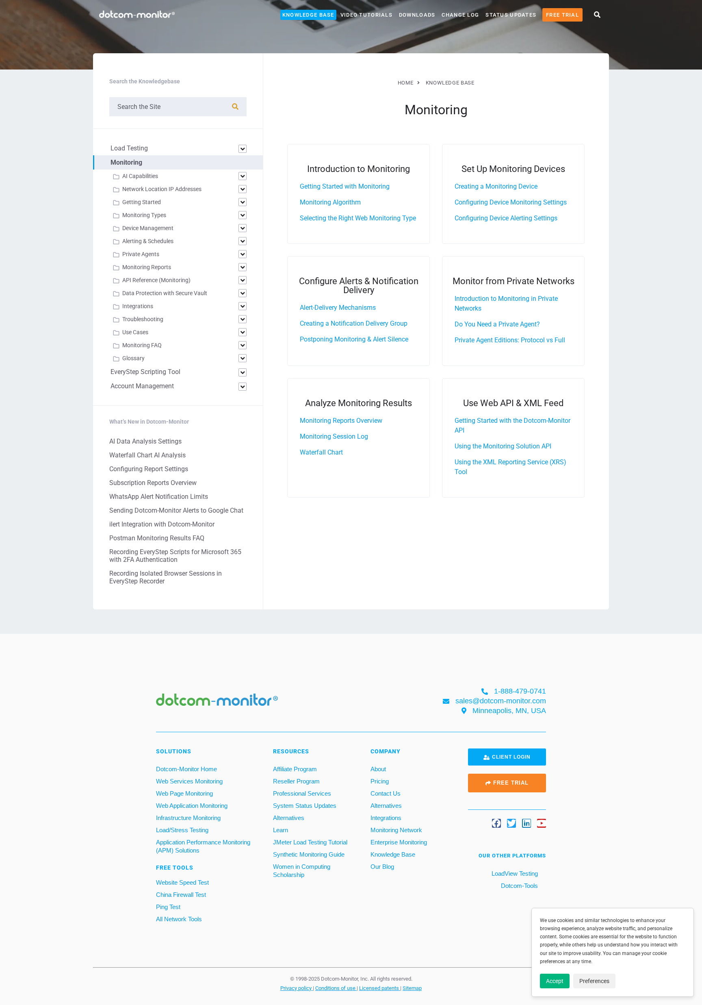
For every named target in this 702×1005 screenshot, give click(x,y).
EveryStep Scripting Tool (145, 372)
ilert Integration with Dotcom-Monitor (161, 524)
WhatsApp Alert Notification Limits (158, 496)
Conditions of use (336, 988)
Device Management (147, 228)
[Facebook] (496, 823)
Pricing (379, 781)
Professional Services (302, 793)
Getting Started (141, 202)
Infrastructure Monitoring (188, 817)
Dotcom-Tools (518, 885)
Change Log (460, 15)
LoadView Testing (514, 873)
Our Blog (382, 866)
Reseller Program (296, 781)
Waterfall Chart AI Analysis (147, 455)
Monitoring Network (396, 830)
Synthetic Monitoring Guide (308, 854)
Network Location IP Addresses (162, 189)
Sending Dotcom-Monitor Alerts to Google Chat (176, 510)
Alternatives (288, 817)
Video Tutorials (366, 15)
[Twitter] (511, 823)
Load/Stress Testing (182, 830)
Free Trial (562, 15)
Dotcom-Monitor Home (186, 769)
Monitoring (126, 162)
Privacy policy (296, 988)
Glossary (133, 358)
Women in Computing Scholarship (301, 870)
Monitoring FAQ (142, 345)
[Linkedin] (526, 823)
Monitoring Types (144, 215)
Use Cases (135, 332)
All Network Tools (179, 919)
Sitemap (412, 988)
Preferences (594, 981)
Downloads (417, 15)
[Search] (235, 107)
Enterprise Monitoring (398, 842)
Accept (554, 981)
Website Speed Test (182, 882)
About (378, 769)
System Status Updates (304, 805)
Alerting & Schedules (147, 241)
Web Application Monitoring (192, 805)
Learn (280, 830)
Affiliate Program (295, 769)
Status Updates (510, 15)
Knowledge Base (308, 15)
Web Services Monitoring (189, 781)
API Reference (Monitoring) (156, 280)
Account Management (142, 386)
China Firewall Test (181, 894)
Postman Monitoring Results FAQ (156, 538)
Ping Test (168, 906)
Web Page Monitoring (184, 793)
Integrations (137, 306)
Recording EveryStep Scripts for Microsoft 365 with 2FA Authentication (175, 555)
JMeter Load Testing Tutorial (310, 842)
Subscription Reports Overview (153, 483)
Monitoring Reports (146, 267)
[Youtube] (541, 823)
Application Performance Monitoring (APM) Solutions (203, 846)
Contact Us (385, 793)
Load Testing (129, 148)
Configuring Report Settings (148, 469)
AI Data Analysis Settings (145, 441)
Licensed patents (379, 988)
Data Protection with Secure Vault (164, 293)
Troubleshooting (142, 319)
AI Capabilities (140, 176)
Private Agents (140, 254)
